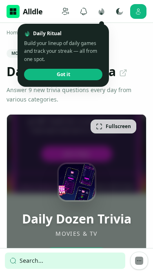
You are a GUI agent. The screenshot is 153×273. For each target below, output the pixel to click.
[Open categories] (139, 261)
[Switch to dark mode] (119, 11)
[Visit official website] (123, 73)
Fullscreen (118, 126)
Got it (63, 74)
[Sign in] (138, 11)
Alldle (33, 11)
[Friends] (65, 11)
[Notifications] (83, 11)
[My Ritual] (101, 11)
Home (13, 32)
